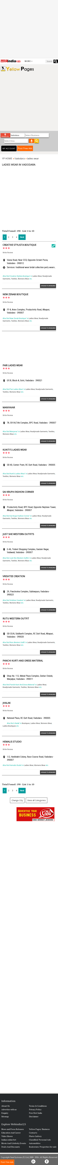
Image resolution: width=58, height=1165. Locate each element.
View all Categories (36, 800)
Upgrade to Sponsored (48, 286)
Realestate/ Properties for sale (42, 1146)
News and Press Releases (12, 1129)
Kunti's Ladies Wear (15, 449)
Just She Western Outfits (18, 534)
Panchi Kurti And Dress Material (23, 660)
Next (22, 237)
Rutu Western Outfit (16, 618)
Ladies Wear (37, 276)
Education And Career (11, 1132)
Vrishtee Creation (14, 576)
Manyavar (9, 407)
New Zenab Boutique (15, 294)
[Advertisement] (29, 29)
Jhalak (7, 702)
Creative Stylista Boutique (19, 244)
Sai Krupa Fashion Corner (18, 491)
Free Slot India (35, 1113)
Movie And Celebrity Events (13, 1143)
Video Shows (7, 1136)
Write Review (8, 252)
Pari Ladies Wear (13, 365)
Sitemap (5, 1116)
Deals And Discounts (10, 1146)
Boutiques (26, 723)
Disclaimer (33, 1116)
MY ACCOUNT (8, 148)
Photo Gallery (35, 1136)
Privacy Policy (35, 1109)
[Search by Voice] (31, 141)
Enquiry (4, 1113)
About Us (5, 1106)
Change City (17, 800)
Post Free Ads (25, 148)
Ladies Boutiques (9, 726)
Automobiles (34, 1143)
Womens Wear (23, 279)
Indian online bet (8, 1139)
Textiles (14, 279)
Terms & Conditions (38, 1106)
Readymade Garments (44, 389)
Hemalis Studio (12, 741)
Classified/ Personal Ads (40, 1139)
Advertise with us (9, 1109)
